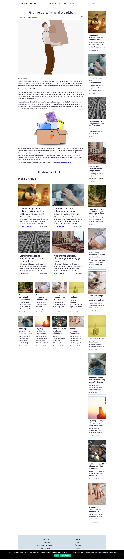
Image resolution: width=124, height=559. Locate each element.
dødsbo (81, 17)
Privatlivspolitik (65, 555)
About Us (57, 3)
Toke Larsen (24, 273)
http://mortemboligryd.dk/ (63, 163)
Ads (51, 3)
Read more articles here (51, 172)
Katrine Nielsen (59, 226)
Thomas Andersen (26, 226)
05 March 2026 (93, 392)
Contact (71, 3)
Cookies (64, 3)
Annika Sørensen (59, 273)
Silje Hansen (32, 17)
